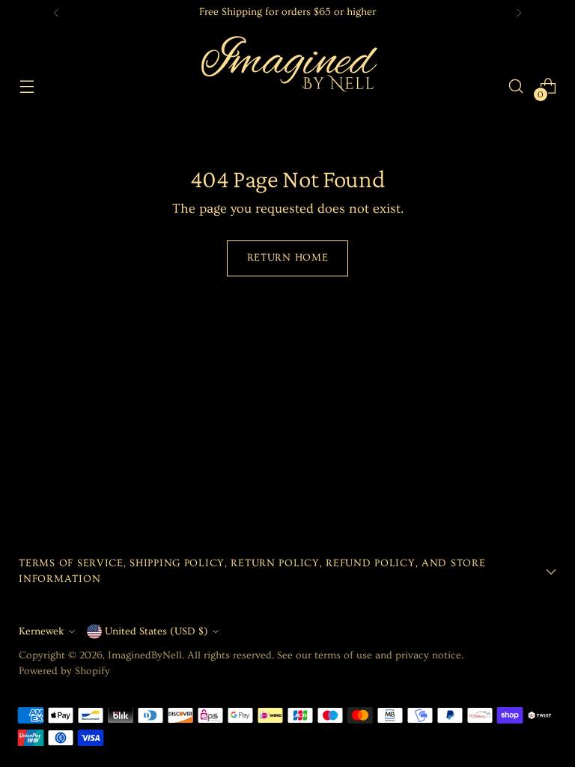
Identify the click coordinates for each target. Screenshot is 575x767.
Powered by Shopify (64, 671)
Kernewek (41, 631)
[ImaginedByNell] (287, 86)
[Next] (518, 12)
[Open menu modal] (26, 86)
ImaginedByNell (145, 655)
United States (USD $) (156, 631)
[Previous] (56, 12)
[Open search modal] (516, 86)
